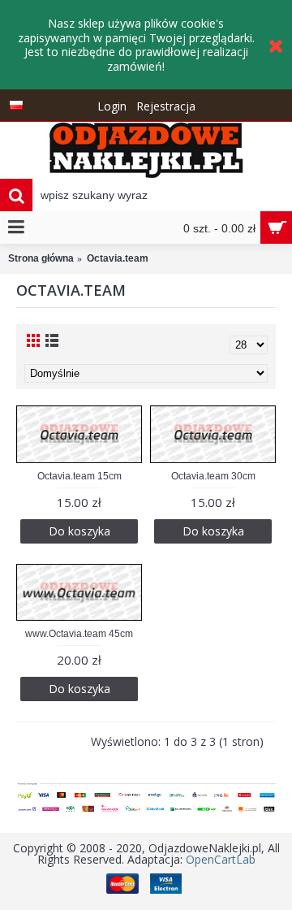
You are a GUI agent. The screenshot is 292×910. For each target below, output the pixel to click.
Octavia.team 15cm (79, 476)
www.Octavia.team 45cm (79, 633)
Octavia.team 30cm (213, 476)
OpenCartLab (221, 859)
